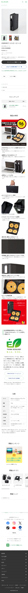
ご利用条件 (16, 585)
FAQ (4, 76)
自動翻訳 (22, 587)
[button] (14, 559)
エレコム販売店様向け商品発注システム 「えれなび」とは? (13, 70)
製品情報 (6, 512)
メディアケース (4, 5)
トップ (2, 512)
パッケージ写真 (12, 76)
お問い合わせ (17, 587)
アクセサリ (10, 512)
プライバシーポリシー (23, 585)
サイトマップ (11, 585)
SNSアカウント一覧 (5, 585)
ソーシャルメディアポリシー (9, 587)
